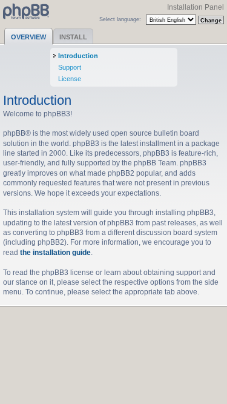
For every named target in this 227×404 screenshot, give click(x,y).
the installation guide (55, 252)
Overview (28, 37)
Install (73, 37)
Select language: (120, 19)
